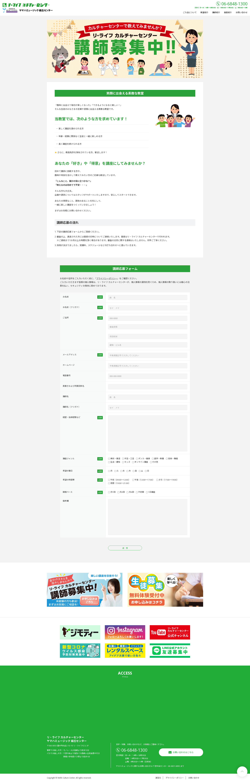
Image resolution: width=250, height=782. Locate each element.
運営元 (158, 778)
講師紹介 (216, 12)
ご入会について (190, 12)
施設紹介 (228, 12)
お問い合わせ (241, 12)
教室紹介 (204, 12)
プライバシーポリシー (106, 278)
